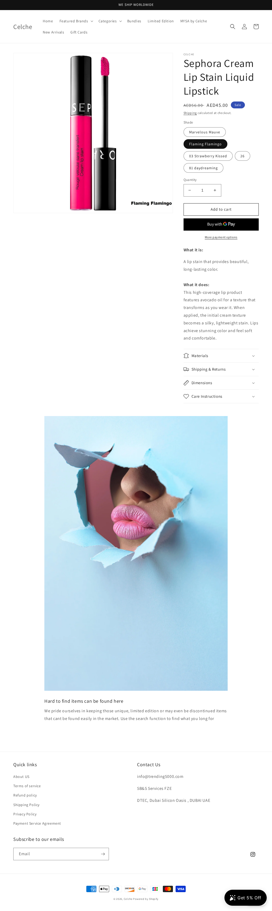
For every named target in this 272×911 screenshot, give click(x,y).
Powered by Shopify (146, 899)
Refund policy (25, 795)
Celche (128, 899)
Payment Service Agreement (37, 823)
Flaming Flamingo (205, 144)
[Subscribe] (103, 854)
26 (242, 156)
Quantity (190, 179)
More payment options (221, 237)
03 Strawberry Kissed (208, 156)
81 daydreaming (203, 168)
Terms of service (27, 785)
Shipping (190, 113)
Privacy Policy (24, 814)
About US (21, 776)
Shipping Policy (26, 804)
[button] (75, 21)
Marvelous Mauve (204, 132)
